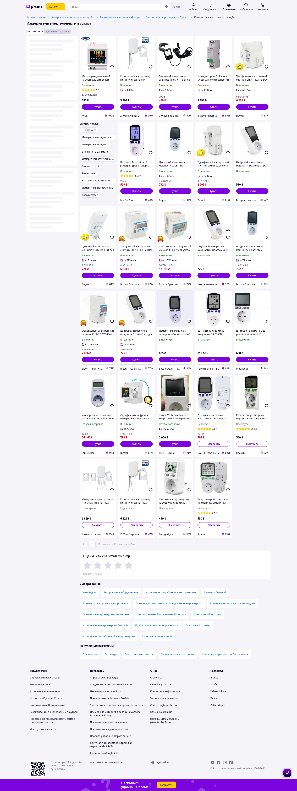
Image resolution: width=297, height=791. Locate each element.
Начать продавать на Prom (106, 691)
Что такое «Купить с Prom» (46, 698)
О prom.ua (156, 677)
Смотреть (213, 443)
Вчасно (214, 698)
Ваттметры (111, 654)
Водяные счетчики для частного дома (232, 603)
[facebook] (219, 762)
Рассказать (166, 785)
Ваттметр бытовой (215, 592)
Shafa (213, 684)
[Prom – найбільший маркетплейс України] (34, 7)
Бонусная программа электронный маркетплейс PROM (111, 744)
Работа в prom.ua (160, 684)
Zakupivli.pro (217, 705)
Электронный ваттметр (208, 614)
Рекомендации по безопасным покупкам (54, 712)
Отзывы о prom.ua (161, 712)
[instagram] (225, 762)
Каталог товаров (36, 17)
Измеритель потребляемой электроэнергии (108, 636)
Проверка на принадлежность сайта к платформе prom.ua (52, 720)
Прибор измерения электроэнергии (156, 625)
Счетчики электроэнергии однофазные (105, 614)
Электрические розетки (139, 654)
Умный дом (89, 592)
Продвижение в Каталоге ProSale (109, 698)
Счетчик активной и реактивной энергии (161, 614)
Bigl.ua (214, 677)
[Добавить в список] (112, 67)
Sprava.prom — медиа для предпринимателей (117, 705)
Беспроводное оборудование (120, 592)
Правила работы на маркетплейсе (110, 736)
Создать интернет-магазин (106, 684)
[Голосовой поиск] (166, 6)
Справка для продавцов (104, 677)
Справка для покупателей (45, 677)
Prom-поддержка (40, 684)
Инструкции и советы (43, 729)
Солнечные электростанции (177, 654)
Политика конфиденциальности (109, 729)
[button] (98, 107)
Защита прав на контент (165, 698)
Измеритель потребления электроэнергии (171, 592)
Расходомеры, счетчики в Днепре (120, 17)
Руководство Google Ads (104, 753)
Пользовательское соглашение (108, 722)
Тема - (104, 762)
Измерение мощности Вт (157, 636)
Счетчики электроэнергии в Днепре (167, 17)
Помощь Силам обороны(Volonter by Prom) (164, 720)
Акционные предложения (45, 691)
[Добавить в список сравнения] (228, 230)
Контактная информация (165, 691)
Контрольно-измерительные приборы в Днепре (73, 17)
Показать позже (92, 573)
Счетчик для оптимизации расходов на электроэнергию (168, 603)
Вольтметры (89, 654)
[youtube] (212, 762)
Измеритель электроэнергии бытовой (105, 625)
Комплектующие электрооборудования (225, 654)
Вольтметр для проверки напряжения (105, 603)
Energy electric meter (198, 625)
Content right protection (164, 705)
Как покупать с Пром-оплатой (47, 705)
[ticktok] (231, 762)
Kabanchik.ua (218, 691)
